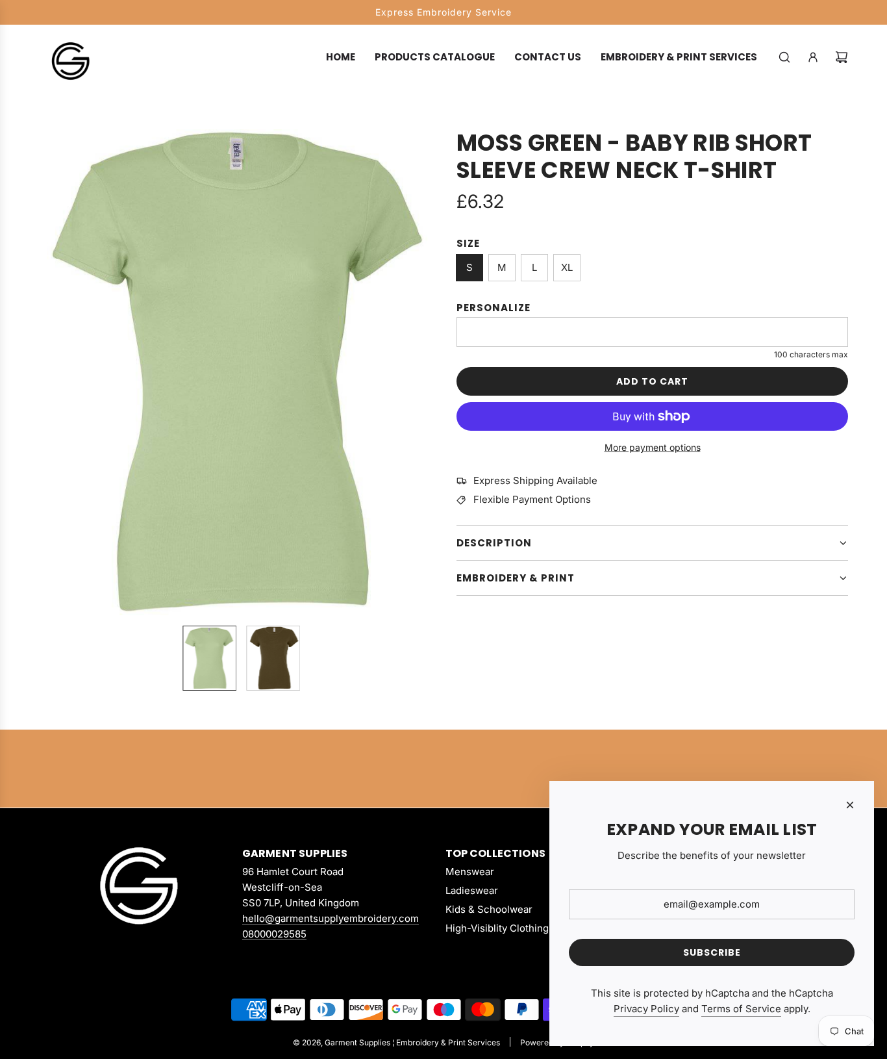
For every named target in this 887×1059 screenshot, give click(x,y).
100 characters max (811, 354)
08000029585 (274, 934)
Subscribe (712, 952)
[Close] (850, 805)
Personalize (493, 307)
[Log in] (813, 57)
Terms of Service (741, 1008)
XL (567, 267)
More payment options (653, 447)
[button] (49, 372)
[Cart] (841, 57)
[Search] (784, 57)
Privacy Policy (646, 1008)
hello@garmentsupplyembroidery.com (330, 918)
